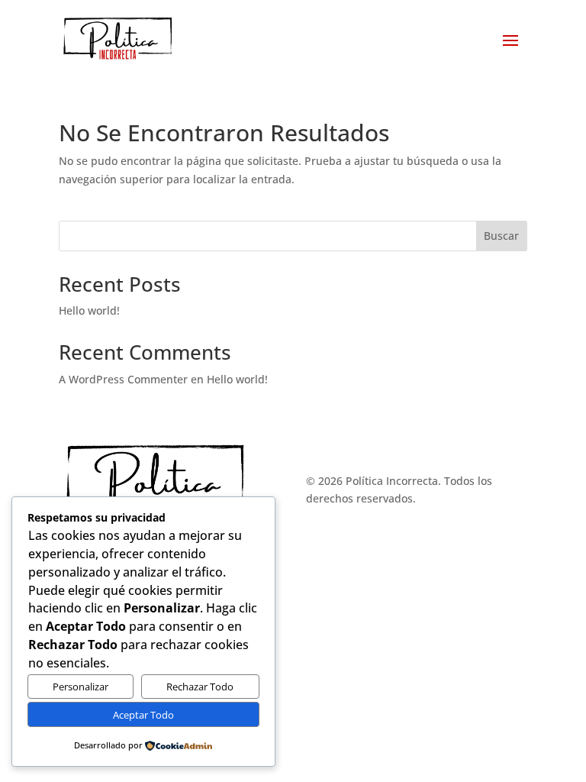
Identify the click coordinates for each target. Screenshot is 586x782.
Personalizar (80, 686)
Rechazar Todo (199, 686)
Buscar (501, 235)
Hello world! (89, 310)
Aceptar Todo (143, 715)
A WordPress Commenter (123, 379)
